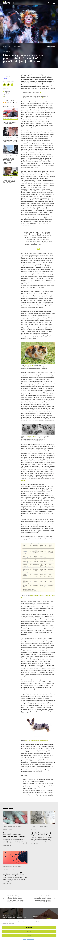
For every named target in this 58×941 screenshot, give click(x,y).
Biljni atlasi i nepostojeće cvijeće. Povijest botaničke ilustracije (42, 834)
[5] (10, 102)
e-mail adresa (34, 916)
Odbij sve (29, 931)
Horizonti (5, 78)
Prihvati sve (29, 927)
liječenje (7, 93)
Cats (40, 92)
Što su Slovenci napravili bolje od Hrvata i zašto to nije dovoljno (10, 122)
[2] (5, 102)
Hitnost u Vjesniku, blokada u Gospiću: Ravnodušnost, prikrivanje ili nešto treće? (8, 160)
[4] (9, 102)
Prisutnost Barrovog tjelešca (32, 436)
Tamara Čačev (51, 46)
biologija (7, 91)
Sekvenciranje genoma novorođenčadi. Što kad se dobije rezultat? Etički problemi (14, 835)
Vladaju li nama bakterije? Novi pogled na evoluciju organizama (14, 874)
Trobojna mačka (29, 365)
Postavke (29, 935)
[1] (4, 102)
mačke (5, 95)
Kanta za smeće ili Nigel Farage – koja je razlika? (10, 141)
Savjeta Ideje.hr (44, 98)
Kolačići (24, 939)
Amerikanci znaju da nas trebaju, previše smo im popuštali (9, 181)
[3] (7, 102)
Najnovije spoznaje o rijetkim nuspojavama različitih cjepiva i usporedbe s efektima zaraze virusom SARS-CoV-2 (42, 899)
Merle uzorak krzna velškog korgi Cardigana (36, 740)
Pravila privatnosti (30, 939)
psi (4, 96)
